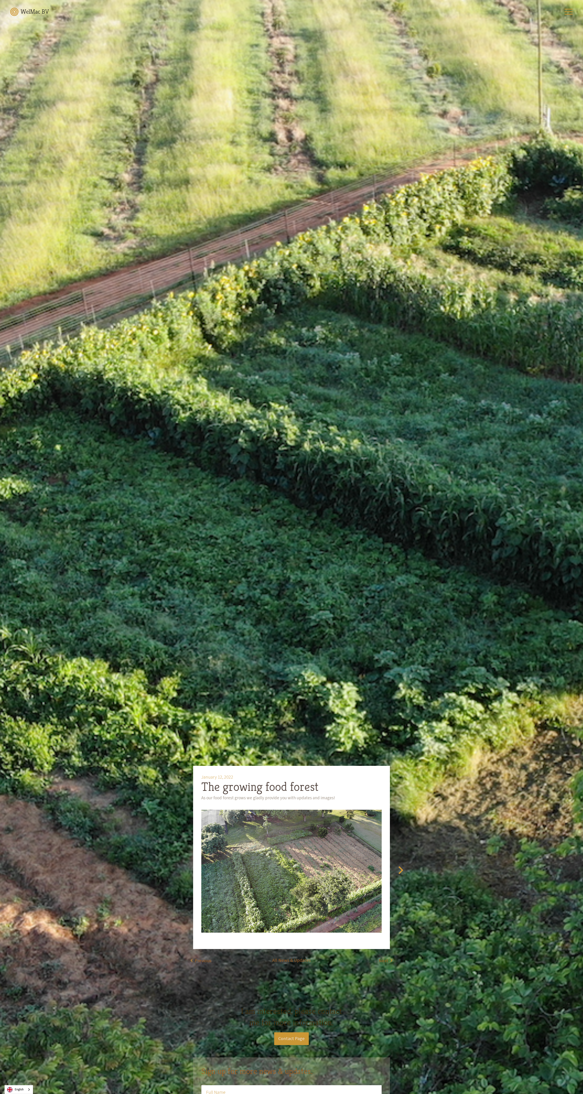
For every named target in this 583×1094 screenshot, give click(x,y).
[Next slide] (400, 871)
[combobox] (19, 1089)
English (19, 1089)
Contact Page (291, 1038)
